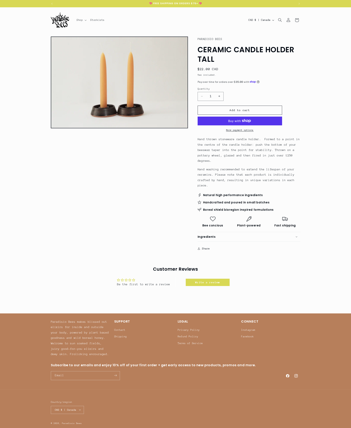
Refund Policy (188, 336)
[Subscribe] (115, 375)
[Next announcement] (299, 3)
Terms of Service (190, 343)
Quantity (204, 88)
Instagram (248, 329)
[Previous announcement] (52, 3)
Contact (119, 329)
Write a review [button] (207, 282)
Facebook (247, 336)
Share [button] (206, 248)
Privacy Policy (189, 329)
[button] (81, 20)
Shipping (120, 336)
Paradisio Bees (72, 423)
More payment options (240, 130)
